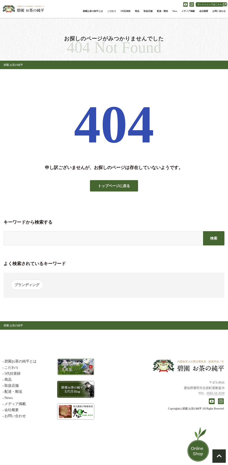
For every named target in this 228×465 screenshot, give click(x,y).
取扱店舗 (148, 11)
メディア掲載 (188, 11)
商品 (137, 11)
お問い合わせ (219, 11)
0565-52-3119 (215, 393)
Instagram (191, 4)
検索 (213, 238)
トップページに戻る (114, 186)
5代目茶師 (125, 11)
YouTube (185, 4)
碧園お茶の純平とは (93, 11)
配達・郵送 (162, 11)
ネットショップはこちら (209, 4)
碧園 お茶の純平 (13, 64)
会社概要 (203, 11)
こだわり (111, 11)
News (174, 11)
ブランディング (26, 285)
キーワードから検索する (28, 222)
